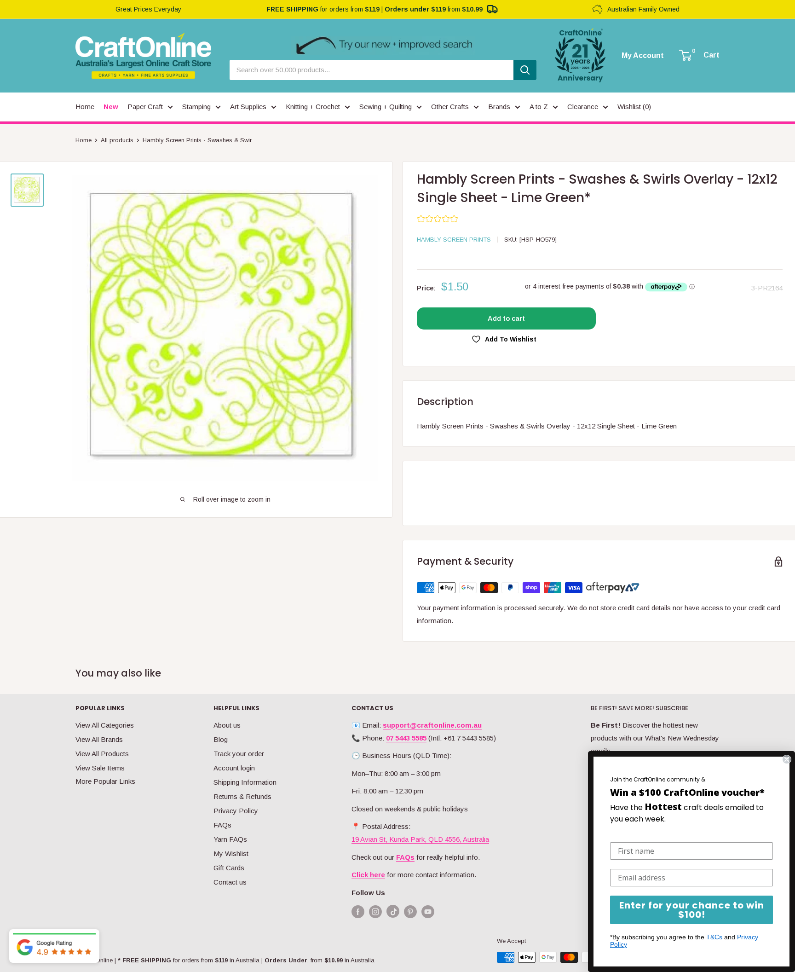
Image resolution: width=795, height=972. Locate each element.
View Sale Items (100, 768)
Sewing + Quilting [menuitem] (385, 106)
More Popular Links (105, 781)
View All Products (102, 754)
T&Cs (714, 937)
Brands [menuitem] (499, 106)
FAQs (222, 825)
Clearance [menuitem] (582, 106)
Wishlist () (634, 106)
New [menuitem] (111, 106)
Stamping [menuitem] (196, 106)
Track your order (238, 754)
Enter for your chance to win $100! (691, 910)
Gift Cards (228, 868)
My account (643, 55)
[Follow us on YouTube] (427, 911)
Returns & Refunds (242, 796)
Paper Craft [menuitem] (145, 106)
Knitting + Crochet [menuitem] (313, 106)
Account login (234, 768)
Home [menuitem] (84, 106)
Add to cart (506, 318)
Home (83, 140)
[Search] (524, 70)
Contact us (230, 882)
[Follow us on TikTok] (392, 913)
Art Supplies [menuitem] (248, 106)
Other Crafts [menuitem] (450, 106)
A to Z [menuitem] (539, 106)
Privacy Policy (235, 811)
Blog (220, 739)
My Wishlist (230, 853)
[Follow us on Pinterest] (410, 911)
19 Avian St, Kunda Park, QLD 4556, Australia (420, 839)
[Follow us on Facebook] (357, 911)
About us (227, 725)
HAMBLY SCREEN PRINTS (454, 239)
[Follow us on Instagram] (375, 911)
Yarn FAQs (230, 839)
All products (117, 140)
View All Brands (99, 739)
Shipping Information (245, 782)
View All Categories (104, 725)
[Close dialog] (786, 759)
